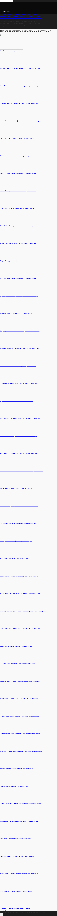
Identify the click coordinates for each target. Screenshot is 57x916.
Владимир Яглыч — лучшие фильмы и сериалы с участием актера (19, 331)
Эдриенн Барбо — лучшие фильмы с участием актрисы (16, 401)
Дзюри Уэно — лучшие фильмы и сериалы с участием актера (18, 523)
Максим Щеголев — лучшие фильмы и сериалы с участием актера (20, 121)
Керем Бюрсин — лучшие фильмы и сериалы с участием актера (19, 698)
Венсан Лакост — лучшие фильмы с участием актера (16, 646)
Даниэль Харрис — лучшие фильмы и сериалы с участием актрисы (20, 733)
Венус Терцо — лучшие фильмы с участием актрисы (15, 838)
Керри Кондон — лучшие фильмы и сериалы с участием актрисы (19, 716)
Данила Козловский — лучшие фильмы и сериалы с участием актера (20, 803)
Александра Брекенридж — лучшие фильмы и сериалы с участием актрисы (23, 611)
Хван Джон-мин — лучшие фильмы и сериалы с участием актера (19, 348)
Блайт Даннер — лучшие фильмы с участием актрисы (16, 541)
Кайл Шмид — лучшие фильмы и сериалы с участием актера (18, 243)
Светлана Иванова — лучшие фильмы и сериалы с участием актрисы (20, 628)
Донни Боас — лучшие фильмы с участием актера (15, 908)
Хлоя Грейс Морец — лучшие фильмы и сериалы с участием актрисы (20, 418)
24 (3, 910)
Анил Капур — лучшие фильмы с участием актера (15, 558)
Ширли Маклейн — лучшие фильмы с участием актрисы (17, 138)
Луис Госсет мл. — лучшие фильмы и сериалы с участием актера (19, 576)
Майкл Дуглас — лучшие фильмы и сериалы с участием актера (19, 821)
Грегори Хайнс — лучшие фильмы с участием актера (16, 891)
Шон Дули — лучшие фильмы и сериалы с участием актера (17, 208)
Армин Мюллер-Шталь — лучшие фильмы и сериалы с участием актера (21, 471)
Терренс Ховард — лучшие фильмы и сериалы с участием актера (19, 261)
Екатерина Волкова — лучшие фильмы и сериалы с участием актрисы (21, 751)
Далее (6, 910)
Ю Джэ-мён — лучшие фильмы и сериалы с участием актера (18, 191)
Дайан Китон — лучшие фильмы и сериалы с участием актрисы (19, 383)
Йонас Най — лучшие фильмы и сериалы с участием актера (18, 173)
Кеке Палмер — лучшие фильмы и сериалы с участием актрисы (19, 506)
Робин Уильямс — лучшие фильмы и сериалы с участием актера (19, 156)
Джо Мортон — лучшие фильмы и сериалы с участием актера (18, 51)
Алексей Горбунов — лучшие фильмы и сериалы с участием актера (20, 593)
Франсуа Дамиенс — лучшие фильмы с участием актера (17, 768)
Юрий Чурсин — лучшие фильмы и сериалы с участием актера (19, 296)
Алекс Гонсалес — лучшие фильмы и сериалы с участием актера (19, 873)
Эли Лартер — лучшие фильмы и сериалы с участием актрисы (18, 453)
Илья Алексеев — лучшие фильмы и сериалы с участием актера (19, 103)
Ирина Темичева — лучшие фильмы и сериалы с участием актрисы (20, 86)
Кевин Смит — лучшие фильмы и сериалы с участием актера (18, 436)
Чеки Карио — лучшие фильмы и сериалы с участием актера (18, 366)
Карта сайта (6, 11)
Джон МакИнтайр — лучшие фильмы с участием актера (17, 226)
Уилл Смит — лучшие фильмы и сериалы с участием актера (18, 278)
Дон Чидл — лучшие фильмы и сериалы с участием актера (17, 663)
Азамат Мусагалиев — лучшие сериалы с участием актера (17, 856)
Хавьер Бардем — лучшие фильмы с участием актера (16, 313)
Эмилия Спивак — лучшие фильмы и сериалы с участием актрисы (20, 68)
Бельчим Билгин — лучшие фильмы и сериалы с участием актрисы (20, 681)
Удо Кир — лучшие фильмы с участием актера (14, 786)
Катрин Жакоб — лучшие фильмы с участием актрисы (16, 488)
